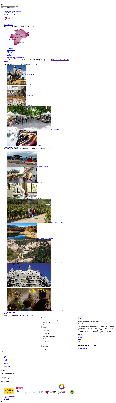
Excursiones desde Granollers (11, 147)
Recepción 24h (46, 344)
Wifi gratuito (45, 349)
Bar (43, 325)
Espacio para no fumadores (49, 336)
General (6, 363)
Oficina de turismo (11, 52)
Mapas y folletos (11, 51)
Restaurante (45, 346)
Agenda (80, 337)
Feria (5, 362)
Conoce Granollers (8, 25)
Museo (5, 365)
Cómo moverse (11, 50)
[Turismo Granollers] (9, 19)
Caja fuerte (45, 327)
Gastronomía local (11, 58)
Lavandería (45, 339)
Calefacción (45, 328)
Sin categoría (7, 367)
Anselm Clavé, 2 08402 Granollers (12, 11)
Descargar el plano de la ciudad (61, 60)
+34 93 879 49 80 (8, 13)
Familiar (6, 360)
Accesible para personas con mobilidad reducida (53, 320)
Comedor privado (46, 330)
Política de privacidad (9, 396)
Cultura (5, 356)
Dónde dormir (80, 319)
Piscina (44, 343)
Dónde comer (7, 313)
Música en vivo (46, 341)
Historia (9, 54)
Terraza (44, 347)
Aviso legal (6, 397)
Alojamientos (7, 355)
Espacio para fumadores (48, 335)
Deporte (6, 357)
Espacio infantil (46, 333)
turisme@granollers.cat (9, 14)
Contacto (6, 10)
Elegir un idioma (5, 7)
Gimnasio (45, 338)
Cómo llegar (10, 48)
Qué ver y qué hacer (7, 62)
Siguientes (84, 348)
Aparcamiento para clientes (49, 324)
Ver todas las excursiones (10, 312)
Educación (6, 359)
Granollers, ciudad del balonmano (15, 57)
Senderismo (7, 366)
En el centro (45, 331)
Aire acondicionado (47, 322)
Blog (79, 339)
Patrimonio (9, 55)
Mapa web (6, 399)
